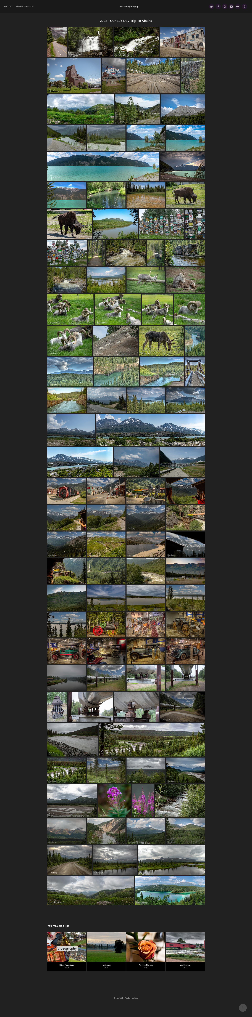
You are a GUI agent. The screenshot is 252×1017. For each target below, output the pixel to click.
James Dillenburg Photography (128, 7)
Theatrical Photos (24, 6)
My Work (8, 6)
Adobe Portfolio (131, 998)
